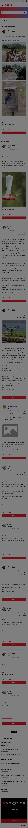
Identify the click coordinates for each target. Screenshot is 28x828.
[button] (26, 2)
